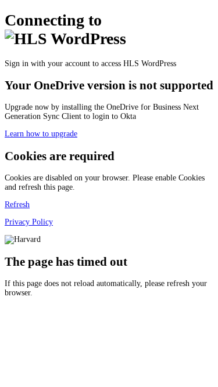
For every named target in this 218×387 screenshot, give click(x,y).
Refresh (17, 204)
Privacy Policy (29, 222)
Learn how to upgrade (41, 133)
